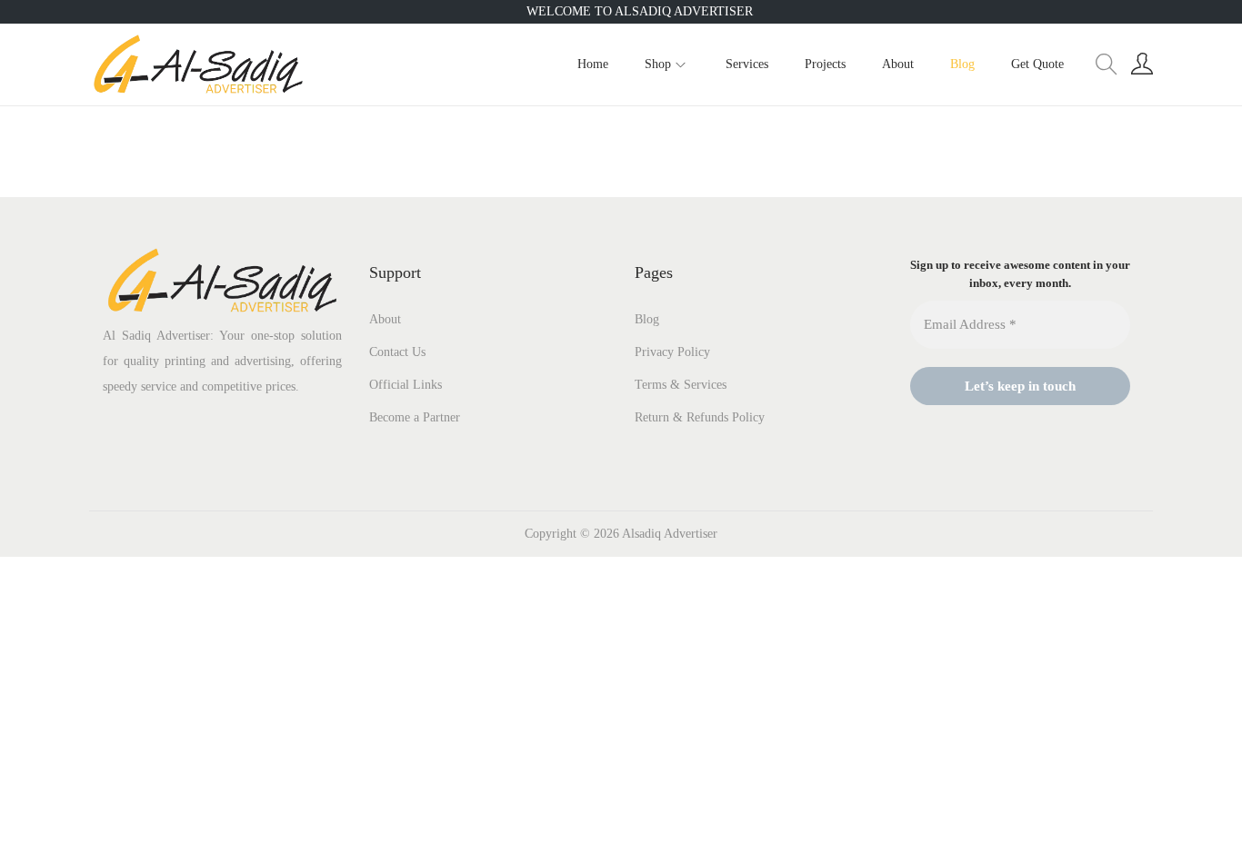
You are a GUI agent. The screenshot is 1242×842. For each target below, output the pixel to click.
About (385, 319)
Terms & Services (680, 384)
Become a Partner (414, 417)
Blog (647, 319)
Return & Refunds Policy (700, 417)
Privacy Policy (672, 352)
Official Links (405, 384)
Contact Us (397, 352)
